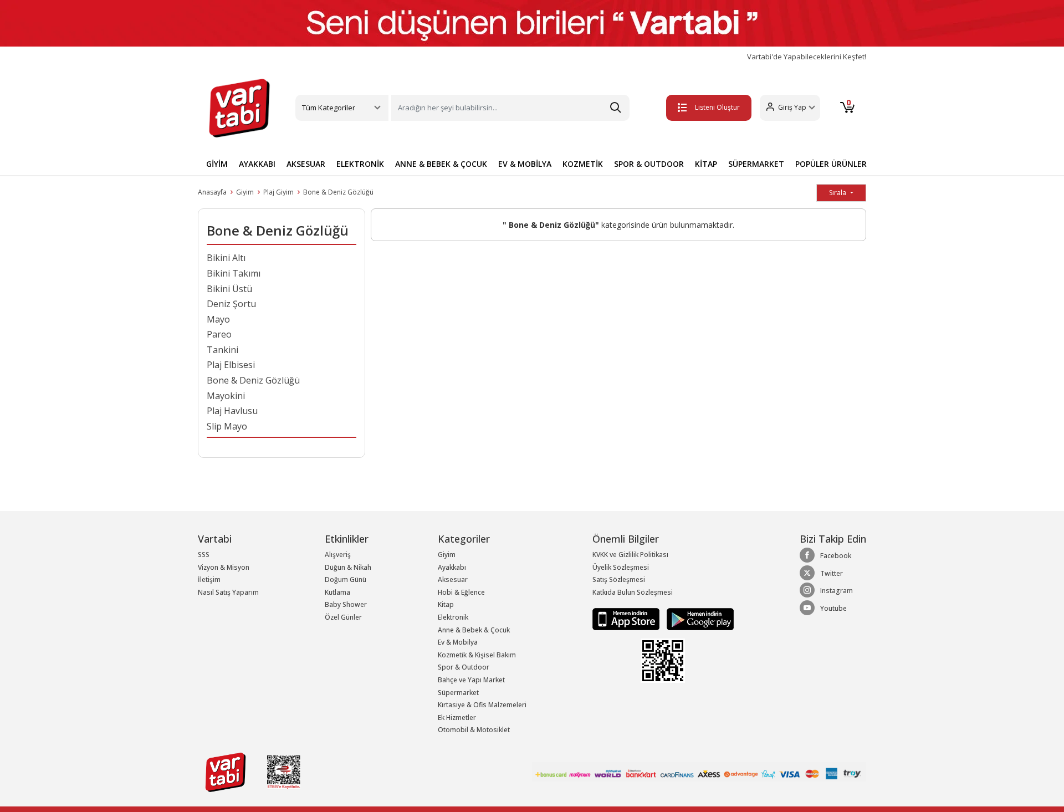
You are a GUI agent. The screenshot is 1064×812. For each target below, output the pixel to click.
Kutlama (337, 592)
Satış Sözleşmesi (618, 579)
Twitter (831, 573)
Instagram (836, 590)
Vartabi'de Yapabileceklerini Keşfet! (806, 57)
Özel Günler (343, 617)
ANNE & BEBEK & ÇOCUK (441, 164)
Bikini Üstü (229, 289)
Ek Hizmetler (457, 717)
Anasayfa (212, 192)
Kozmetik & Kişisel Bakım (477, 655)
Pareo (219, 334)
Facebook (835, 555)
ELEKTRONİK (360, 164)
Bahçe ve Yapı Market (471, 680)
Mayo (218, 319)
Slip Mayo (227, 426)
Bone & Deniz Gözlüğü (338, 192)
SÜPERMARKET (756, 164)
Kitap (446, 604)
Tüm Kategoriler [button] (328, 108)
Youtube (833, 608)
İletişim (209, 579)
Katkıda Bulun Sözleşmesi (632, 592)
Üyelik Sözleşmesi (620, 567)
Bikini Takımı (233, 273)
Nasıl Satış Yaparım (228, 592)
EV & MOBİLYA (524, 164)
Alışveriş (338, 554)
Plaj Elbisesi (231, 365)
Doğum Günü (345, 579)
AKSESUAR (306, 164)
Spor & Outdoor (463, 667)
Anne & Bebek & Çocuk (474, 630)
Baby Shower (346, 604)
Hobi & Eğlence (461, 592)
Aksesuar (453, 579)
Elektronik (453, 617)
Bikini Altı (226, 258)
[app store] (626, 619)
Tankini (222, 350)
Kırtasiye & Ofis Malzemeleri (482, 704)
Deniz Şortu (231, 304)
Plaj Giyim (278, 192)
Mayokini (226, 396)
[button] (790, 108)
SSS (203, 554)
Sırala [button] (838, 192)
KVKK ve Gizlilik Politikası (630, 554)
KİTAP (706, 164)
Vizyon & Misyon (223, 567)
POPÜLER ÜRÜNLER (831, 164)
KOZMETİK (582, 164)
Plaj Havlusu (232, 411)
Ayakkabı (452, 567)
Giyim (245, 192)
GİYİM (217, 164)
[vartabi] (239, 108)
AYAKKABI (257, 164)
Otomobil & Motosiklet (474, 729)
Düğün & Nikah (348, 567)
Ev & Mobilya (458, 642)
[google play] (697, 619)
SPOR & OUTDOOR (649, 164)
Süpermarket (458, 692)
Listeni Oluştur (717, 107)
